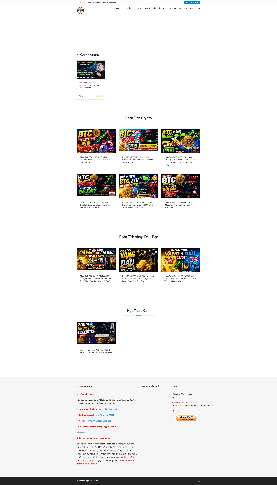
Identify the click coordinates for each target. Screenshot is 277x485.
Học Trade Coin (174, 8)
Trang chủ (119, 8)
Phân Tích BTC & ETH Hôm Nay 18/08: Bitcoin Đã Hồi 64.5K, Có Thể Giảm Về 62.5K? (96, 159)
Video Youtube (190, 8)
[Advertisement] (138, 33)
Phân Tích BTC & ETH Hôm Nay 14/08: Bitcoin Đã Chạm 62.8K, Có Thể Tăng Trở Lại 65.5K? (95, 205)
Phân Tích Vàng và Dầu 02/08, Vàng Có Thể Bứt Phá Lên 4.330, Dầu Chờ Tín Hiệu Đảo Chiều (180, 278)
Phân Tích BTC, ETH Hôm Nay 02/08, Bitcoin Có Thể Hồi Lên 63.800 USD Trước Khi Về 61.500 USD (138, 205)
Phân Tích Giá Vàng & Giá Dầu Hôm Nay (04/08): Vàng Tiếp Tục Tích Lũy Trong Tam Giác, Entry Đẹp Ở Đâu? (95, 278)
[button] (199, 8)
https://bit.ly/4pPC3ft (103, 415)
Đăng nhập (188, 2)
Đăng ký (196, 2)
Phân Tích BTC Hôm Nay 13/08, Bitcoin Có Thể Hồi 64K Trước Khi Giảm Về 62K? (179, 205)
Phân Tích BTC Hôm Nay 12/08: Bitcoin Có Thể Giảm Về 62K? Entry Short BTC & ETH (137, 159)
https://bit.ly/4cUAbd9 (108, 409)
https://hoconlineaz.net (99, 420)
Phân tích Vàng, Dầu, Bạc (154, 8)
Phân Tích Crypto (134, 8)
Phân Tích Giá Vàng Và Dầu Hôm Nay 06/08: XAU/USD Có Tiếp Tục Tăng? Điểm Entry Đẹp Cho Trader (138, 278)
